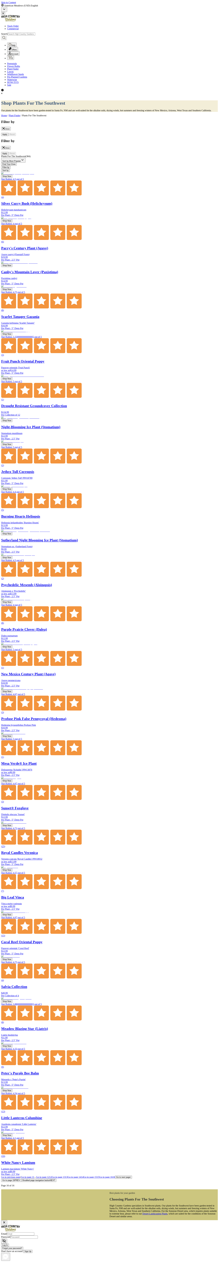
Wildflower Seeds (15, 74)
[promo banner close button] (3, 13)
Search (4, 34)
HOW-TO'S (13, 82)
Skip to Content (8, 2)
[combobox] (13, 160)
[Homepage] (10, 21)
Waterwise (12, 79)
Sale (9, 85)
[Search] (4, 38)
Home (4, 115)
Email (4, 1234)
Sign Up (27, 1251)
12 (44, 1177)
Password (5, 1237)
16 (107, 1177)
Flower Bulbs (13, 66)
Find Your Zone (8, 164)
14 (75, 1177)
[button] (13, 161)
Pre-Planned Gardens (17, 77)
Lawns (10, 71)
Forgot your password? (12, 1248)
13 (60, 1177)
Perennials (12, 63)
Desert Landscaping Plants (154, 1213)
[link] (4, 9)
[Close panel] (4, 1222)
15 (91, 1177)
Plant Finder (13, 69)
